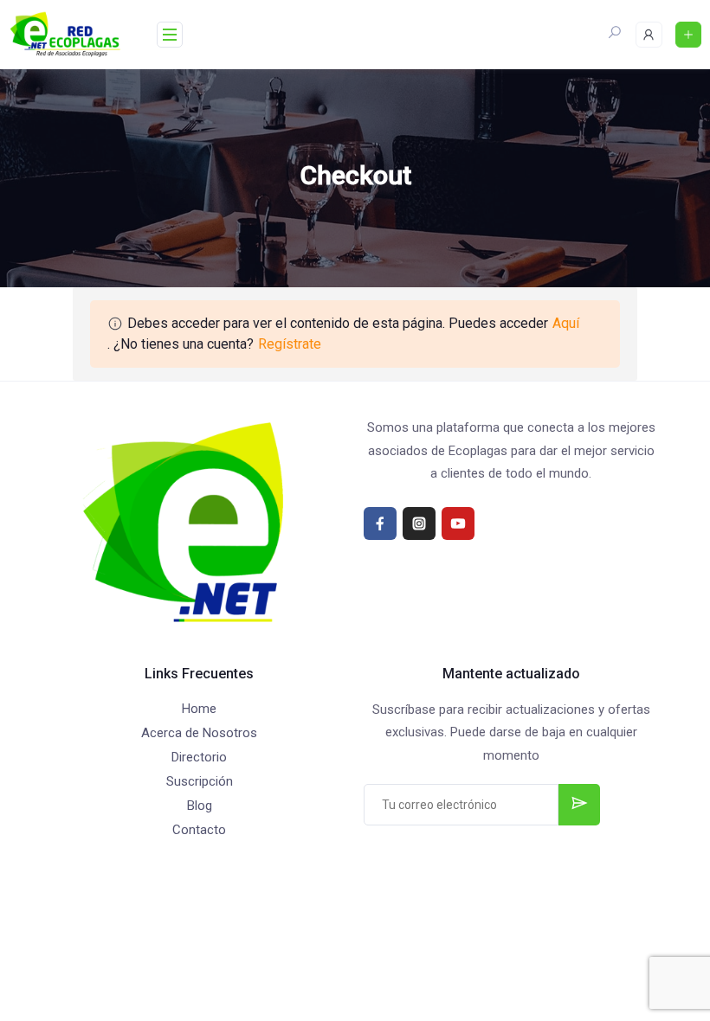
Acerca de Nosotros (199, 733)
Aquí (565, 323)
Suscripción (199, 781)
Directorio (199, 757)
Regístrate (289, 344)
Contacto (199, 830)
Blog (199, 805)
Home (199, 708)
